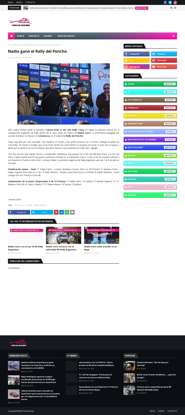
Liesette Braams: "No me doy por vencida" (153, 364)
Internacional (148, 123)
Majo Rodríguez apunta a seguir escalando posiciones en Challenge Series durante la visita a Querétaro (38, 379)
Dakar (148, 84)
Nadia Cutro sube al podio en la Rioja (100, 248)
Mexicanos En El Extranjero (148, 139)
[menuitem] (11, 35)
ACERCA (19, 2)
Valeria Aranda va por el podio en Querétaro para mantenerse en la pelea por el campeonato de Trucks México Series (82, 7)
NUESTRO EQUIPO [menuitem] (66, 36)
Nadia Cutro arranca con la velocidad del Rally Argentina (61, 248)
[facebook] (165, 2)
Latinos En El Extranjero (148, 131)
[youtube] (164, 66)
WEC (148, 187)
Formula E (148, 107)
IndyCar (148, 115)
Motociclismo (148, 147)
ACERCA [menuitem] (20, 36)
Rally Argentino (28, 45)
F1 (148, 92)
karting (148, 195)
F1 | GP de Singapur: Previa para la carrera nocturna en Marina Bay (95, 376)
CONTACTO (30, 2)
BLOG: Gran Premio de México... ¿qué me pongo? (156, 376)
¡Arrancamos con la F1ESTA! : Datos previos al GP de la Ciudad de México (96, 364)
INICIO (10, 2)
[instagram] (175, 2)
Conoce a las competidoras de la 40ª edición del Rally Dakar (154, 388)
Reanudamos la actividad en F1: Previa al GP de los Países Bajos (98, 388)
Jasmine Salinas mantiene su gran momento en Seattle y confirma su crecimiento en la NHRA (38, 365)
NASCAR (148, 155)
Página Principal (14, 45)
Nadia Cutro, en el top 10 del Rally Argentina (25, 248)
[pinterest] (164, 60)
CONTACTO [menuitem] (33, 36)
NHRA (148, 163)
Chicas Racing (15, 57)
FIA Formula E (148, 100)
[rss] (137, 60)
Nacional (148, 171)
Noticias (29, 205)
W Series (148, 179)
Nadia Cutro (19, 205)
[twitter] (170, 2)
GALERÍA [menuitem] (47, 36)
